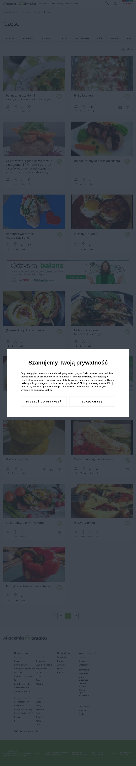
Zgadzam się (92, 401)
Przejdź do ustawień (44, 401)
